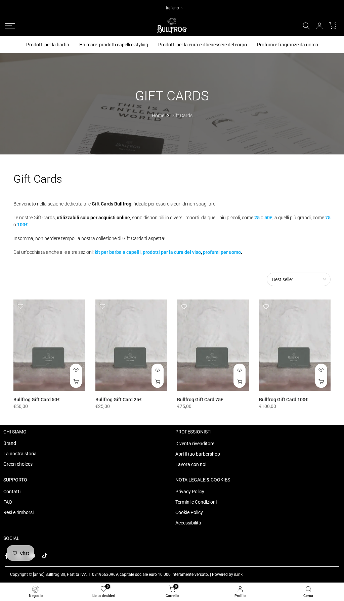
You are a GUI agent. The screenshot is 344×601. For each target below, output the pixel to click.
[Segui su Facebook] (6, 556)
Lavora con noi (190, 464)
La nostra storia (20, 453)
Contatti (11, 491)
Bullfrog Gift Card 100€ (283, 399)
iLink (238, 574)
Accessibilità (188, 522)
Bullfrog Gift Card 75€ (200, 399)
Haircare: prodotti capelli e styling (113, 44)
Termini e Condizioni (196, 502)
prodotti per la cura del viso (172, 252)
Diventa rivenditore (194, 443)
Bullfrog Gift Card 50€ (36, 399)
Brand (9, 443)
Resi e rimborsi (18, 512)
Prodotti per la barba (47, 44)
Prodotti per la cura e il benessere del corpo (202, 44)
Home (158, 115)
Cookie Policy (189, 512)
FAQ (7, 502)
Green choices (18, 464)
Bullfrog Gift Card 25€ (118, 399)
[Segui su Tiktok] (45, 556)
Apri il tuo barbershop (197, 454)
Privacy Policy (189, 491)
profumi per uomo (222, 252)
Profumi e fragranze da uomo (287, 44)
